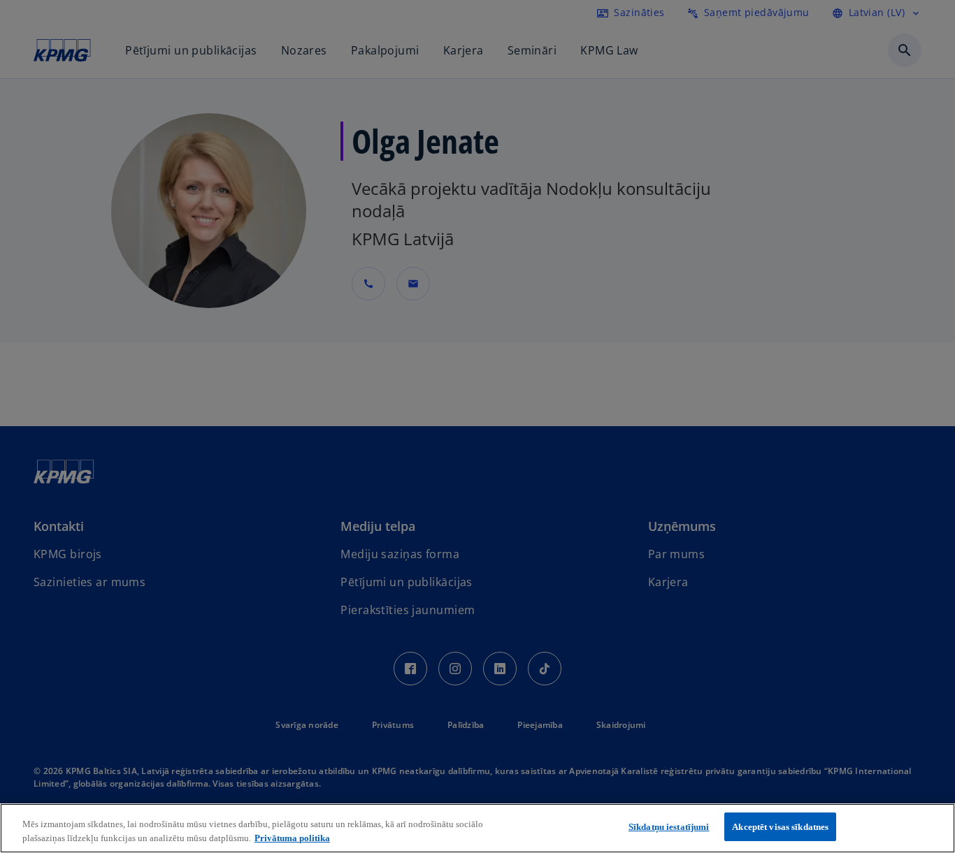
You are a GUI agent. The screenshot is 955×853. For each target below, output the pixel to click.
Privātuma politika (292, 838)
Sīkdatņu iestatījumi (669, 827)
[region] (477, 828)
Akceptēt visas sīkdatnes (780, 827)
